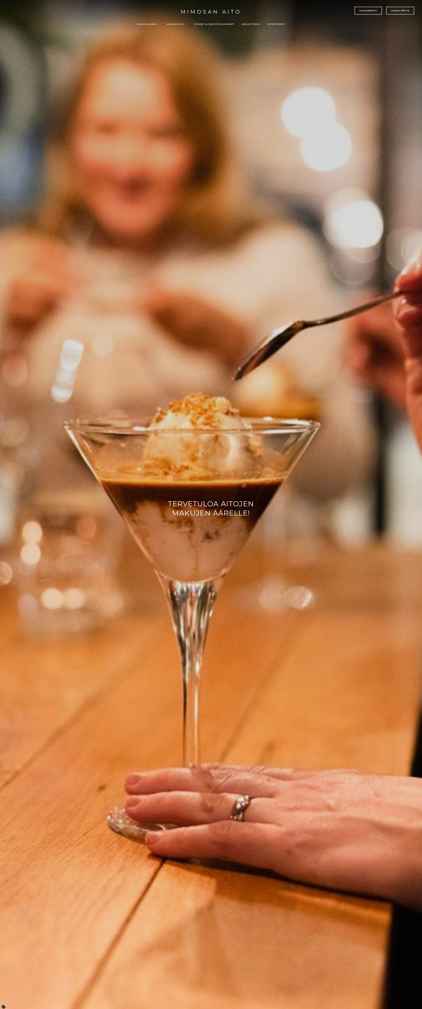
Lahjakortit (368, 10)
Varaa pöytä (400, 10)
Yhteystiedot (276, 24)
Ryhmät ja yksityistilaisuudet (214, 24)
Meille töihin (250, 24)
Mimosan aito (211, 12)
